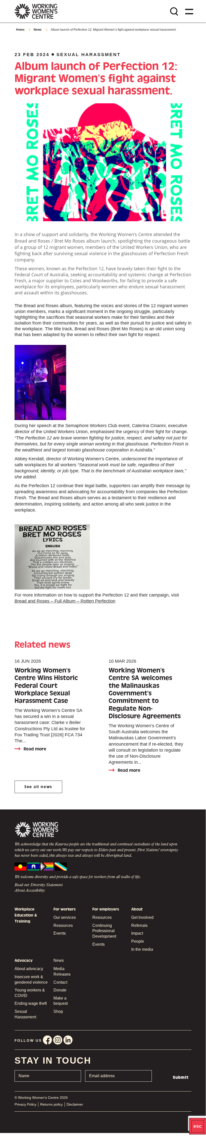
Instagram (57, 1039)
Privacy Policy (25, 1104)
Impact (137, 933)
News (38, 29)
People (137, 941)
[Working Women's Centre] (36, 11)
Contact (60, 982)
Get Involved (142, 917)
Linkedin (68, 1039)
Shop (58, 1011)
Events (59, 933)
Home (20, 29)
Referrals (139, 925)
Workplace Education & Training (26, 915)
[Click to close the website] (197, 1126)
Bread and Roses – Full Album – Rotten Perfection (65, 601)
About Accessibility (30, 891)
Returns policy (51, 1104)
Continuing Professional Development (104, 930)
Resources (63, 925)
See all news (38, 787)
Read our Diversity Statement (39, 885)
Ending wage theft (31, 1003)
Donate (59, 990)
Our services (64, 917)
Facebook (47, 1039)
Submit (181, 1077)
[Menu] (188, 11)
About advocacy (29, 969)
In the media (142, 949)
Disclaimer (74, 1104)
